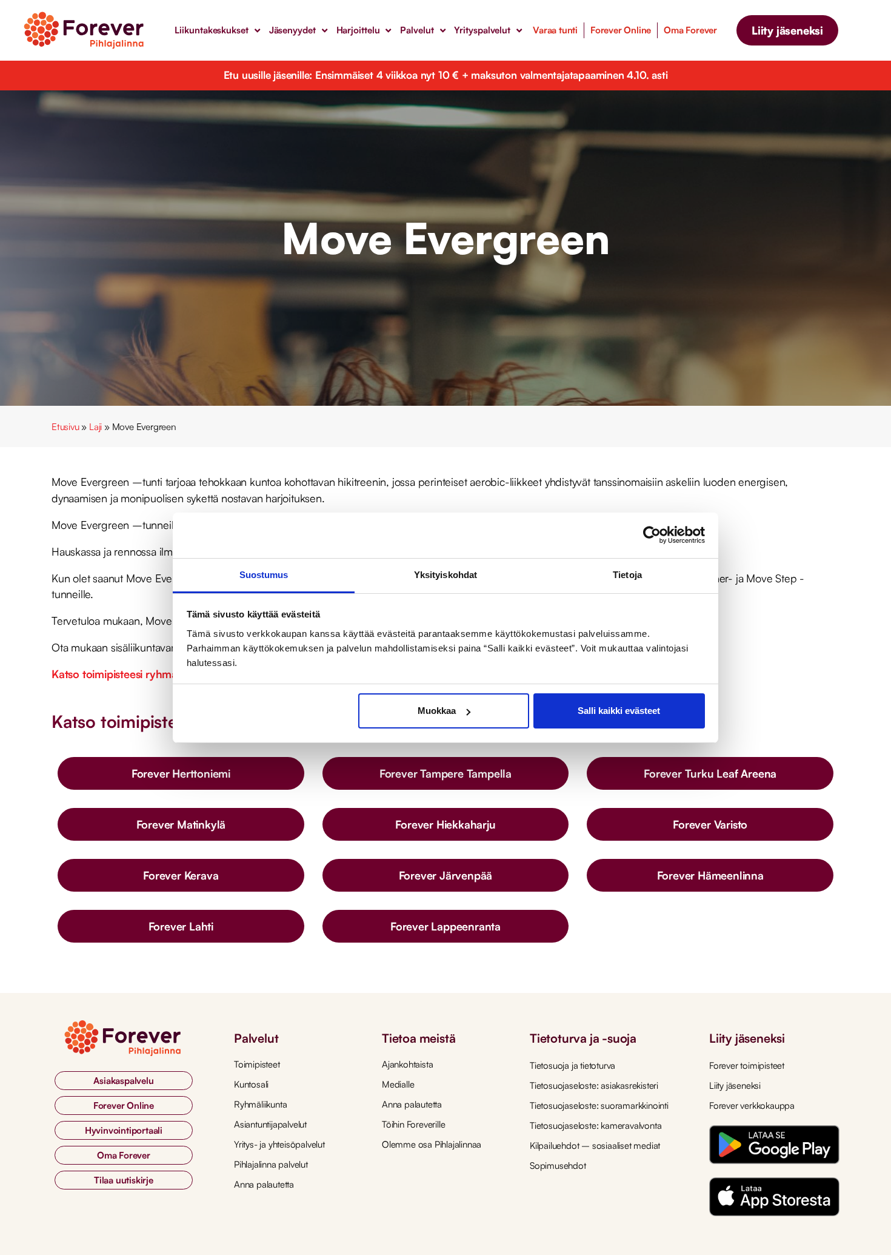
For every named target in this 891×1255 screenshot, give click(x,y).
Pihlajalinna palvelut (271, 1164)
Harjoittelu (358, 30)
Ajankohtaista (407, 1064)
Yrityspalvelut (482, 30)
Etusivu (65, 426)
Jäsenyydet (292, 30)
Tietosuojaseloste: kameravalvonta (595, 1125)
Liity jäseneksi (735, 1085)
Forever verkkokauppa (752, 1105)
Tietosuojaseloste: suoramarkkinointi (599, 1105)
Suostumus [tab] (264, 575)
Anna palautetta (264, 1184)
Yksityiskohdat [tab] (445, 575)
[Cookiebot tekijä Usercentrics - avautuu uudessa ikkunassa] (652, 535)
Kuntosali (251, 1084)
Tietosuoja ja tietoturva (572, 1065)
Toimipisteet (257, 1064)
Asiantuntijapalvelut (270, 1124)
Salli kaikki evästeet (619, 710)
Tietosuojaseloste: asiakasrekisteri (594, 1085)
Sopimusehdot (558, 1165)
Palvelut (416, 30)
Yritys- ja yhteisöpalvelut (279, 1144)
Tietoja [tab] (627, 575)
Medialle (398, 1084)
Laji (95, 426)
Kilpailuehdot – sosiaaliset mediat (595, 1145)
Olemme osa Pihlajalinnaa (431, 1144)
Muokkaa (437, 710)
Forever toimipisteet (746, 1065)
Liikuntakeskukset (211, 30)
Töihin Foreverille (413, 1124)
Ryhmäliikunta (260, 1104)
